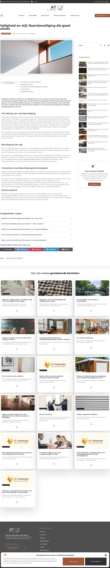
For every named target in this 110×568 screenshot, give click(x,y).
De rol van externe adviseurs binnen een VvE (97, 111)
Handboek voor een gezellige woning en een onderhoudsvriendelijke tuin (98, 94)
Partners (21, 15)
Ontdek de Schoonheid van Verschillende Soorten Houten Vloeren (54, 338)
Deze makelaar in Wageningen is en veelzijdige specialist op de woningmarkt (91, 454)
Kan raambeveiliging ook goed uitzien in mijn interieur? (36, 224)
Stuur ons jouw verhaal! (94, 171)
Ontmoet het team (59, 15)
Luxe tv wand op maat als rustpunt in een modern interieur (93, 100)
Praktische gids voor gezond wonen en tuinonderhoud (98, 104)
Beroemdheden (44, 541)
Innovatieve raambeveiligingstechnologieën (34, 87)
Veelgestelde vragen (27, 91)
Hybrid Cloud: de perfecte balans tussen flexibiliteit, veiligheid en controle (98, 69)
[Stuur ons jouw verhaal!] (94, 165)
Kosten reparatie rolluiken (87, 414)
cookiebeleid (28, 563)
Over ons (42, 531)
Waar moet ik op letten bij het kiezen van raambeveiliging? (36, 240)
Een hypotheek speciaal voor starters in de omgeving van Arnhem (17, 453)
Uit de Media (33, 15)
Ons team (43, 534)
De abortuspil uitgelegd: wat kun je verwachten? (97, 142)
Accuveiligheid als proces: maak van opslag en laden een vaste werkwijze (97, 136)
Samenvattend (25, 89)
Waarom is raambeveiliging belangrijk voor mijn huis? (36, 218)
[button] (106, 555)
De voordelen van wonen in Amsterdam (87, 300)
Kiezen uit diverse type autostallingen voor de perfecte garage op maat (91, 377)
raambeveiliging (11, 258)
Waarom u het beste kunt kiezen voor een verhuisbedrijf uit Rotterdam (17, 491)
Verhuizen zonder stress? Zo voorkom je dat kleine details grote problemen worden (98, 82)
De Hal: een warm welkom (12, 376)
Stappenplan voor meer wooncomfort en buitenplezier (98, 130)
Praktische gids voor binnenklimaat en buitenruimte (98, 75)
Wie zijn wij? (45, 15)
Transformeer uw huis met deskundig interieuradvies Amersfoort (97, 123)
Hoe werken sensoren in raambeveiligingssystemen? (36, 235)
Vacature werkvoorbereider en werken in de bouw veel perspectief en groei (98, 62)
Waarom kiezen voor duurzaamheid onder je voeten (16, 338)
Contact (42, 547)
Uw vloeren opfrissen (85, 338)
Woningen (6, 33)
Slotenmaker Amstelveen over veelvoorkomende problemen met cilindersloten (97, 150)
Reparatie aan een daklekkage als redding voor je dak (52, 300)
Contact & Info (74, 15)
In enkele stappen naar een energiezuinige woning (50, 453)
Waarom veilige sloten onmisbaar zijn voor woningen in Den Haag (98, 117)
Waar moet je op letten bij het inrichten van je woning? (51, 377)
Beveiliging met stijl (27, 84)
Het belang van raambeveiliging (31, 82)
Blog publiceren (44, 550)
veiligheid (19, 258)
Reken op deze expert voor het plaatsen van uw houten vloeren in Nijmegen (16, 415)
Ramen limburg (45, 414)
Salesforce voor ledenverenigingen (97, 87)
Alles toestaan (73, 561)
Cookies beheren (96, 561)
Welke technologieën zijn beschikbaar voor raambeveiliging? (36, 229)
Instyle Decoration (29, 159)
